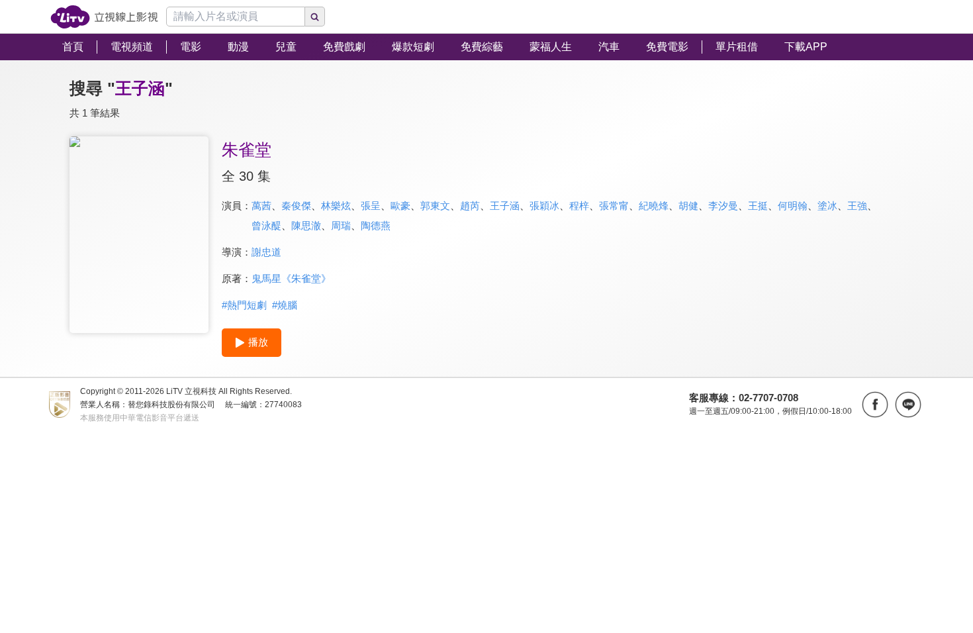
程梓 (579, 205)
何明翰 (793, 205)
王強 (857, 205)
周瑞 (341, 225)
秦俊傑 (296, 205)
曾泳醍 (266, 225)
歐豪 (400, 205)
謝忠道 (266, 252)
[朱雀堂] (139, 234)
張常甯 (614, 205)
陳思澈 (306, 225)
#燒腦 (284, 305)
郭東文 (435, 205)
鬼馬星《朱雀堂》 (291, 278)
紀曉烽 (654, 205)
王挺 (758, 205)
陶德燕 (376, 225)
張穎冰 (544, 205)
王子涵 (505, 205)
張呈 (371, 205)
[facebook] (875, 404)
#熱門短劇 (244, 305)
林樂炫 (336, 205)
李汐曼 (723, 205)
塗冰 (827, 205)
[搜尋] (315, 16)
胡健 (688, 205)
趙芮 (470, 205)
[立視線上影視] (104, 16)
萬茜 (261, 205)
